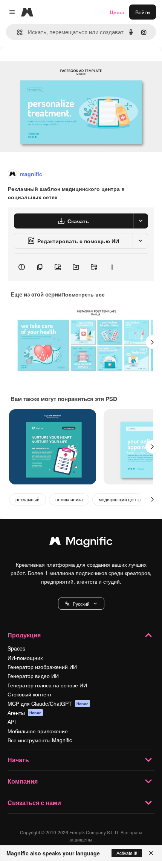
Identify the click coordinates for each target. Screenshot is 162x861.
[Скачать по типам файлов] (140, 220)
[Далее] (152, 342)
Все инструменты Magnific (40, 740)
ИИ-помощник (25, 657)
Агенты (24, 712)
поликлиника (69, 499)
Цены (117, 12)
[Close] (151, 853)
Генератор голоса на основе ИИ (47, 685)
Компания (23, 781)
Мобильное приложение (38, 731)
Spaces (16, 648)
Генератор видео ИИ (33, 675)
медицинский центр (120, 499)
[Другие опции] (111, 267)
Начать (18, 759)
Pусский (81, 604)
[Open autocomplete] (16, 32)
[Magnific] (81, 542)
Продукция (24, 635)
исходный (50, 64)
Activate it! (126, 853)
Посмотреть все (83, 294)
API (12, 721)
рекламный (27, 499)
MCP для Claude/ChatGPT (48, 703)
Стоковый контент (30, 694)
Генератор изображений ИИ (42, 666)
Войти (142, 12)
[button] (81, 604)
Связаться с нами (34, 802)
